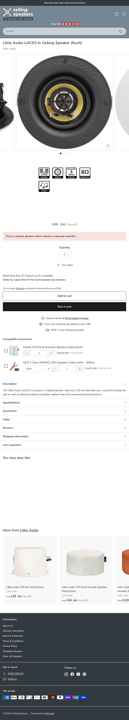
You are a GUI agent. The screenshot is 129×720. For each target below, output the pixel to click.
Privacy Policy (10, 646)
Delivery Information (13, 630)
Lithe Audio (9, 48)
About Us (8, 625)
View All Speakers (12, 656)
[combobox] (64, 31)
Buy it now (65, 307)
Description (10, 384)
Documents (10, 411)
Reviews (8, 428)
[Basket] (117, 14)
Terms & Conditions (13, 641)
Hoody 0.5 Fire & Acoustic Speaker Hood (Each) (53, 347)
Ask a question (12, 445)
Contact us (31, 275)
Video (6, 419)
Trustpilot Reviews (12, 651)
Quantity (64, 247)
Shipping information (16, 436)
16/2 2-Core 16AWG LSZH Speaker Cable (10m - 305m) (58, 362)
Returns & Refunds (13, 635)
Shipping (20, 288)
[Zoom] (108, 145)
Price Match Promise (77, 318)
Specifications (11, 402)
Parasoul (50, 713)
